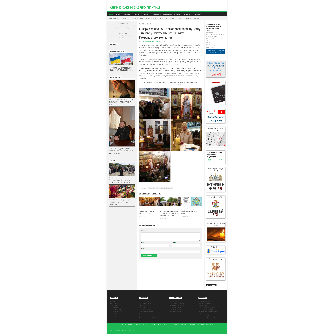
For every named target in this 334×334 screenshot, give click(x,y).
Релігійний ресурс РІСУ (175, 301)
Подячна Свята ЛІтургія (154, 188)
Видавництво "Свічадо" (175, 309)
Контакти (145, 2)
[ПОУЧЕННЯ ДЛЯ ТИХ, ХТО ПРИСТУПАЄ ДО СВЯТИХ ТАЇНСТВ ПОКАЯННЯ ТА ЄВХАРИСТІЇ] (122, 89)
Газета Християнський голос (166, 18)
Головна (110, 2)
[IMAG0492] (154, 166)
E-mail (174, 242)
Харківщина (157, 14)
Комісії (137, 14)
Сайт (142, 248)
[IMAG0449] (186, 135)
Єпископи (137, 2)
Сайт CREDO (142, 305)
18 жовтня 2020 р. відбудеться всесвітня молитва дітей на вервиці (190, 211)
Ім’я (142, 242)
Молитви (181, 18)
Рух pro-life (197, 18)
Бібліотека (126, 18)
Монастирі (127, 14)
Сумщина (177, 14)
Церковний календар (115, 309)
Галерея (188, 18)
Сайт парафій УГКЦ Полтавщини (207, 316)
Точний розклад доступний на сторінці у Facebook (216, 51)
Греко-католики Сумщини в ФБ (206, 318)
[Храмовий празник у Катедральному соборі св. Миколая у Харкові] (149, 201)
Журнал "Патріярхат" (144, 316)
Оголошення (187, 14)
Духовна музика (151, 18)
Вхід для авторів (211, 324)
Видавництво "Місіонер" (175, 311)
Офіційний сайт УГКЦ (115, 301)
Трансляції (196, 14)
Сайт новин (113, 303)
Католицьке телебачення (146, 311)
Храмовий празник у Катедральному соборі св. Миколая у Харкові (147, 211)
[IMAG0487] (154, 135)
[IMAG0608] (186, 103)
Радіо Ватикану (143, 307)
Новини (110, 14)
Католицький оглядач (145, 303)
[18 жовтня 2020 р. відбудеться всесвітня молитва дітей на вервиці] (191, 201)
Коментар (143, 230)
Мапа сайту (200, 324)
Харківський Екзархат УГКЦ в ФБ (207, 301)
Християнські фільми (137, 18)
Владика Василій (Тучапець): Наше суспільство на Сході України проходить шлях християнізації (121, 151)
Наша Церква (119, 2)
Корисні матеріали (113, 18)
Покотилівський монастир (166, 188)
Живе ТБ (141, 314)
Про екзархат (129, 2)
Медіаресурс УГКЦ (144, 301)
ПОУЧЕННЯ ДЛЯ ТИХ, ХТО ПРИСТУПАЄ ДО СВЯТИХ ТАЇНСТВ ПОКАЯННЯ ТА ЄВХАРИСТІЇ (121, 102)
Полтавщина (167, 14)
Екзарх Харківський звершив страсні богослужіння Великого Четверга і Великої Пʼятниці (120, 202)
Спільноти (146, 14)
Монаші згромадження (116, 311)
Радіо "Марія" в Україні (145, 309)
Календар (176, 324)
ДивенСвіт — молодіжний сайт (147, 318)
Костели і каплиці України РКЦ (177, 303)
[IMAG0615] (154, 103)
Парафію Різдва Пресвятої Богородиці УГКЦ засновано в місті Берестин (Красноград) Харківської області (121, 180)
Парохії (118, 14)
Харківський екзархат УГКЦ (151, 41)
